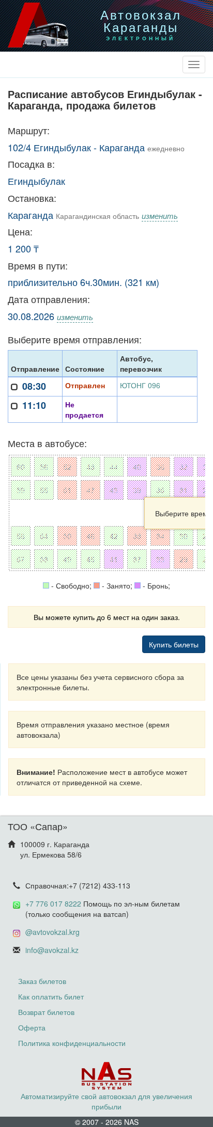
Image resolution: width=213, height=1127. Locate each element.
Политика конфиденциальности (72, 1043)
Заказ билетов (42, 981)
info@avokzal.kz (52, 950)
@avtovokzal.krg (52, 932)
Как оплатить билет (51, 996)
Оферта (31, 1027)
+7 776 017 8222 (53, 903)
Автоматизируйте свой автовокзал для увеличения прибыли (106, 1101)
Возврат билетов (46, 1012)
